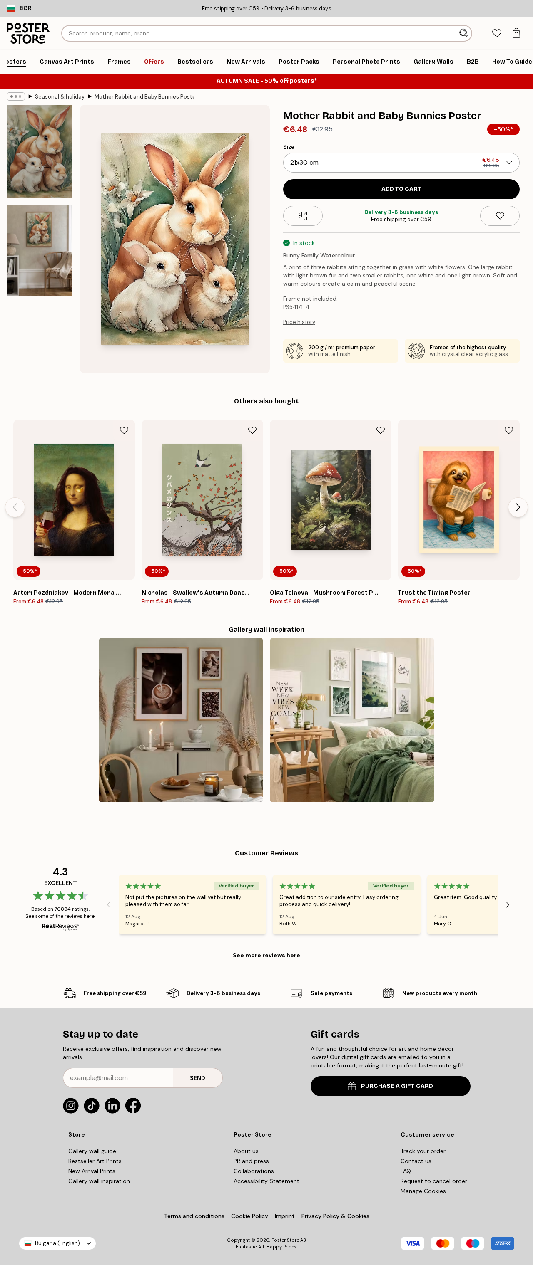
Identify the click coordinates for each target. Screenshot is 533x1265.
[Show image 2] (39, 250)
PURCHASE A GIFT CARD (397, 1086)
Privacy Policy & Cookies (335, 1216)
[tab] (496, 33)
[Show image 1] (39, 151)
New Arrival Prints (91, 1171)
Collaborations (254, 1171)
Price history (299, 322)
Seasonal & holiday (60, 96)
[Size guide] (303, 216)
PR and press (251, 1161)
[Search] (464, 33)
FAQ (406, 1171)
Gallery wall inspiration (99, 1181)
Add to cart (401, 189)
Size (288, 147)
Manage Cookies (423, 1191)
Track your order (423, 1151)
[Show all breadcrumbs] (16, 96)
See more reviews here (266, 955)
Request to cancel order (434, 1181)
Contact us (416, 1161)
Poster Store (285, 1240)
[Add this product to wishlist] (500, 216)
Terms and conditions (194, 1216)
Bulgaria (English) (57, 1243)
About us (246, 1151)
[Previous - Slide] (15, 507)
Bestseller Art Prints (95, 1161)
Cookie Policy (249, 1216)
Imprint (285, 1216)
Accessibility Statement (266, 1181)
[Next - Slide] (518, 507)
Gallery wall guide (92, 1151)
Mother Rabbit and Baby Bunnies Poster (144, 96)
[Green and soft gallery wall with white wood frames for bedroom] (352, 720)
